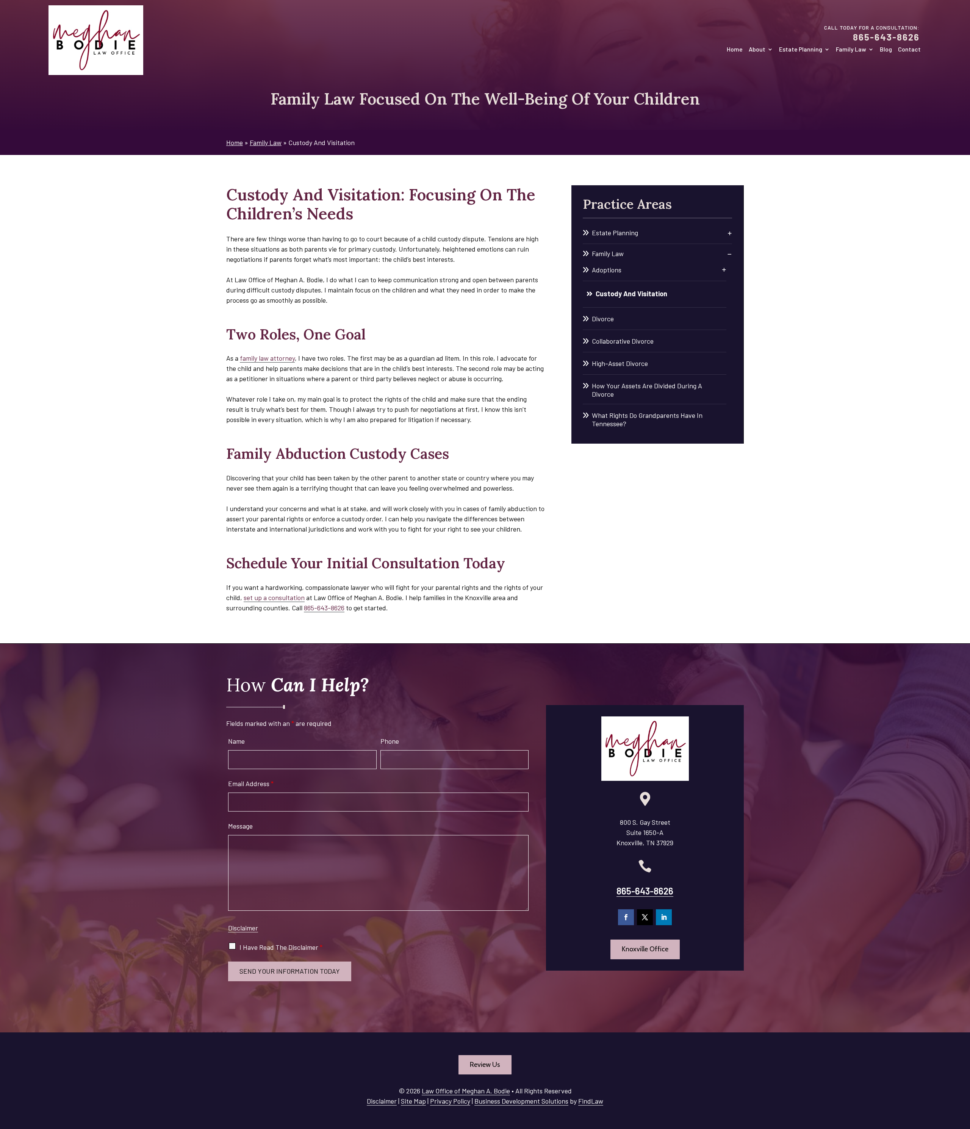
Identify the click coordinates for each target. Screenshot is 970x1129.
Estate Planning (800, 50)
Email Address (251, 783)
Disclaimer (243, 928)
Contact (909, 50)
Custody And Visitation (631, 293)
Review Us (485, 1064)
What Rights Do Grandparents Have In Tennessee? (647, 419)
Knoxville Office (645, 949)
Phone (389, 741)
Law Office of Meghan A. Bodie (466, 1091)
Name (236, 741)
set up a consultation (274, 597)
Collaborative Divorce (623, 341)
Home (735, 50)
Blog (886, 50)
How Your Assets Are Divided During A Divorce (647, 390)
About (757, 50)
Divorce (603, 318)
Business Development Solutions (521, 1101)
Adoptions (606, 270)
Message (240, 826)
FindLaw (590, 1101)
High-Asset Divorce (620, 363)
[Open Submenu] (730, 233)
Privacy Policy (450, 1101)
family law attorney (267, 358)
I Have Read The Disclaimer (280, 947)
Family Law (851, 50)
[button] (962, 1074)
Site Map (413, 1101)
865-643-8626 (886, 36)
